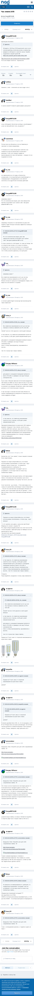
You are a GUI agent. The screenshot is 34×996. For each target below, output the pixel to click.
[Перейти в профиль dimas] (3, 451)
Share (8, 967)
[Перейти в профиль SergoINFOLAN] (3, 37)
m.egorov (9, 588)
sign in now (10, 951)
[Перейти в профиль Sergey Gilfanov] (3, 364)
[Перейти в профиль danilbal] (3, 101)
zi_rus (8, 170)
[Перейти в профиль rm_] (3, 264)
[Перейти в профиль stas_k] (3, 316)
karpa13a (9, 669)
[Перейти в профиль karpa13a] (3, 670)
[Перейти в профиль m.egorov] (3, 589)
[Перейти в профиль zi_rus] (3, 170)
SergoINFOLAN (9, 16)
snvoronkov (10, 741)
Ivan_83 (8, 549)
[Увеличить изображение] (13, 757)
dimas (8, 451)
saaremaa (9, 139)
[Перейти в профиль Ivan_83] (3, 550)
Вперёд (27, 29)
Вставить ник (5, 66)
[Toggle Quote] (4, 44)
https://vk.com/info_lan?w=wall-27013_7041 (15, 55)
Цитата (16, 66)
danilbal (8, 100)
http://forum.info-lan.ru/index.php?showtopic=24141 (15, 58)
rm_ (7, 263)
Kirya (8, 874)
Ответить (17, 23)
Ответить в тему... (10, 958)
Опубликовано (14, 38)
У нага (12, 18)
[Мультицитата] (11, 66)
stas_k (8, 315)
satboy (8, 82)
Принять (17, 993)
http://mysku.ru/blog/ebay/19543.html (11, 438)
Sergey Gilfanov (11, 363)
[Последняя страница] (32, 29)
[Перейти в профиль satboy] (3, 83)
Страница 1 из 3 (16, 29)
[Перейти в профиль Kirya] (3, 875)
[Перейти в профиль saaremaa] (3, 140)
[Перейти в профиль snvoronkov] (3, 742)
